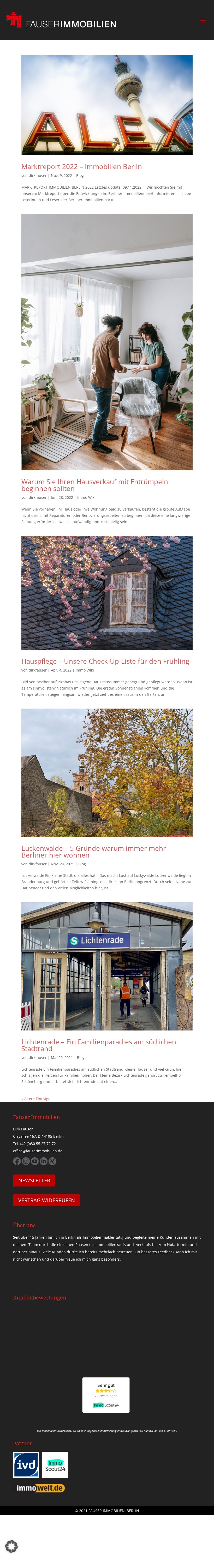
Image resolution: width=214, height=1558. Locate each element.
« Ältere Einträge (35, 1098)
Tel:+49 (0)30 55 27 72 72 (34, 1143)
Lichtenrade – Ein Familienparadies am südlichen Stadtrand (98, 1045)
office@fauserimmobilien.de (37, 1150)
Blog (80, 175)
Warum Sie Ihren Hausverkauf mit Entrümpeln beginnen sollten (94, 485)
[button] (11, 1546)
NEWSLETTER (34, 1180)
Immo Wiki (86, 497)
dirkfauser (38, 175)
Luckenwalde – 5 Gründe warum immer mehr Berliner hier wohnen (93, 851)
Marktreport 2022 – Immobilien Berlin (81, 166)
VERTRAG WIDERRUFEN (46, 1200)
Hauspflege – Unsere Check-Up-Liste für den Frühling (105, 661)
